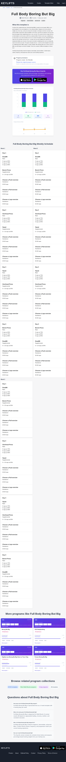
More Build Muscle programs (28, 687)
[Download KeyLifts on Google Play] (40, 79)
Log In (63, 3)
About (16, 753)
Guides (39, 3)
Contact (33, 753)
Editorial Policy (25, 753)
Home (4, 7)
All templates (54, 687)
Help (58, 3)
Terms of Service (52, 753)
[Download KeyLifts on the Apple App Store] (25, 79)
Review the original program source (26, 62)
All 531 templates (13, 687)
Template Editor (49, 3)
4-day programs (43, 687)
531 (11, 7)
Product (11, 753)
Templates (30, 3)
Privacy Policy (42, 753)
